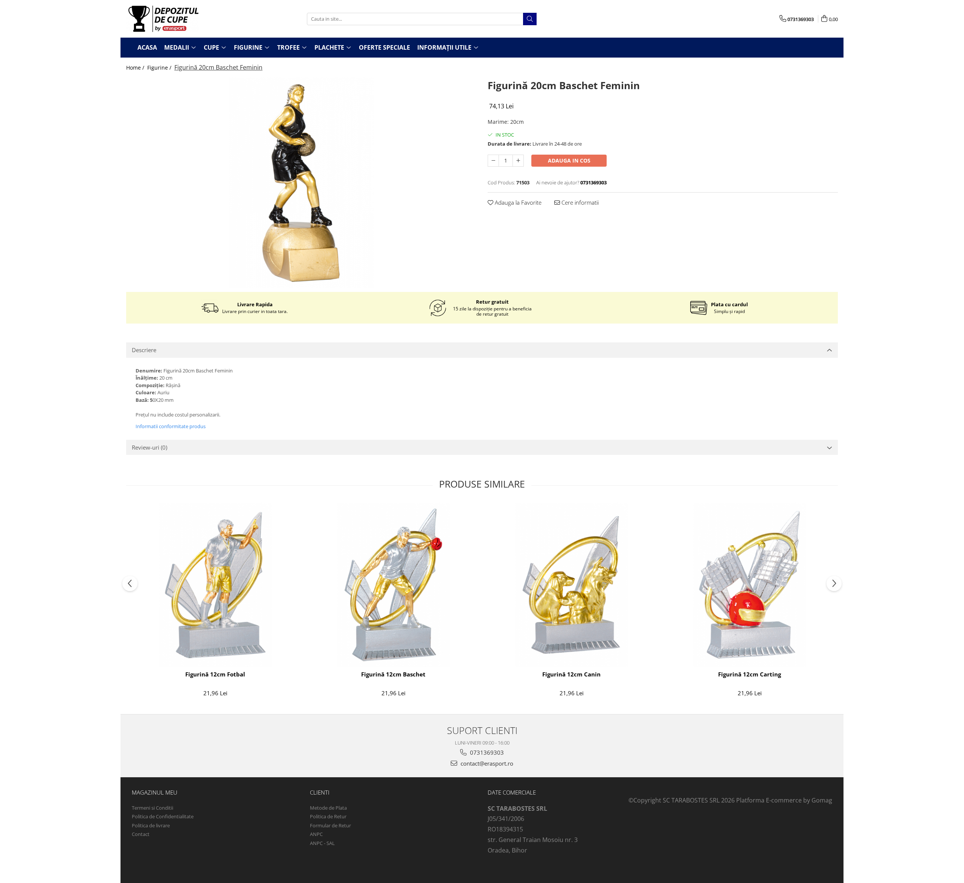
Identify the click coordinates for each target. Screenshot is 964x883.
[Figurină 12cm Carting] (749, 585)
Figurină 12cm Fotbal (215, 674)
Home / (136, 67)
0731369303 (486, 752)
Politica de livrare (151, 825)
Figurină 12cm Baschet (393, 674)
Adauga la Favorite (517, 202)
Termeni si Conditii (152, 807)
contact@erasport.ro (486, 763)
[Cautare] (530, 19)
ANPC (316, 834)
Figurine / (160, 67)
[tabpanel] (301, 183)
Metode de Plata (328, 807)
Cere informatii (579, 202)
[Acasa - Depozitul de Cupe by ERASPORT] (163, 19)
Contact (140, 834)
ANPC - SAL (322, 843)
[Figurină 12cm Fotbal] (215, 585)
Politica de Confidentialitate (163, 816)
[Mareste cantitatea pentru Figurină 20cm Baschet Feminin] (518, 161)
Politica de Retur (328, 816)
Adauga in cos (569, 160)
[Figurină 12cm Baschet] (393, 585)
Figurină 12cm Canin (571, 674)
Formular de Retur (330, 825)
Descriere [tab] (144, 350)
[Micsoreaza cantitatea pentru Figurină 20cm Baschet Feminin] (493, 161)
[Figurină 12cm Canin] (571, 585)
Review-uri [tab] (149, 447)
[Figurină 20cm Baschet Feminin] (301, 183)
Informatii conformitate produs (171, 426)
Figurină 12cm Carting (749, 674)
